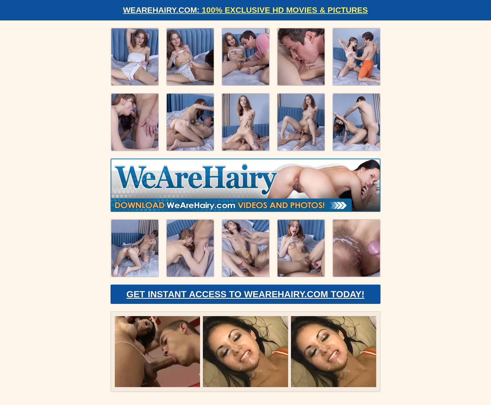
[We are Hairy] (245, 185)
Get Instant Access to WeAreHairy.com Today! (245, 294)
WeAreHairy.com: (245, 10)
